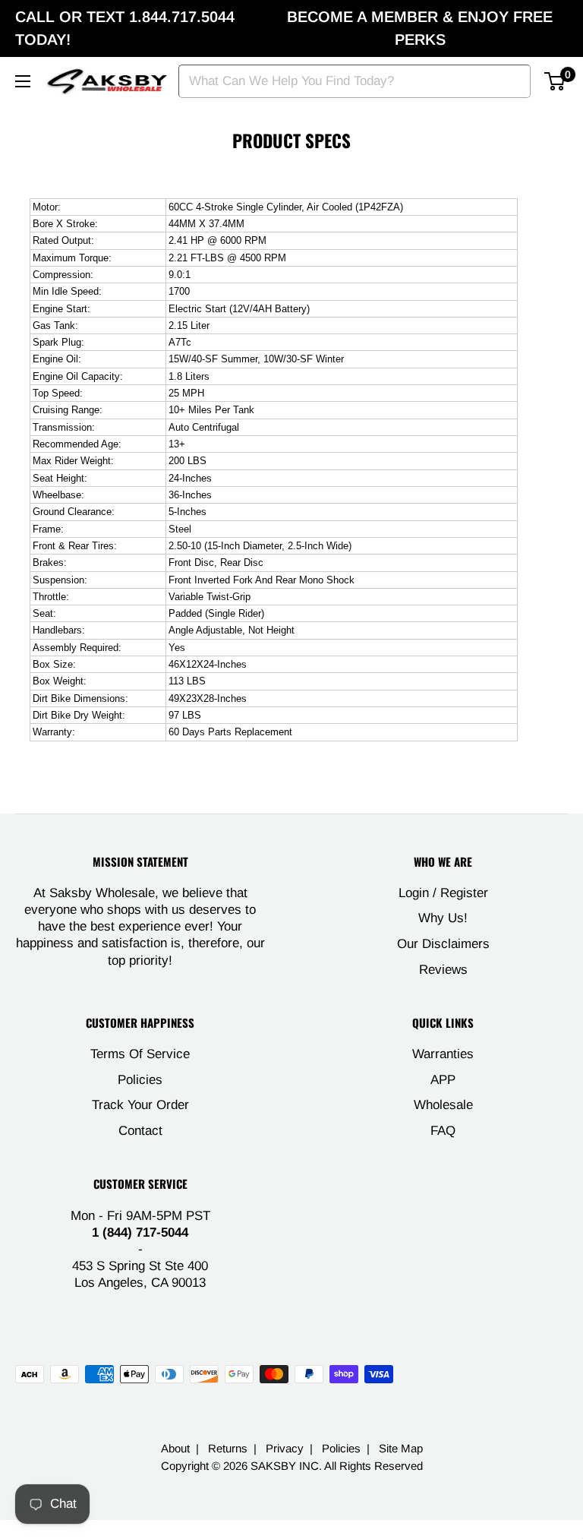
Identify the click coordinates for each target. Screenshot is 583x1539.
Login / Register (443, 893)
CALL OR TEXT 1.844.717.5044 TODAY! (125, 28)
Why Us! (443, 918)
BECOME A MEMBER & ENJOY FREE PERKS (420, 28)
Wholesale (443, 1105)
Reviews (443, 969)
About (175, 1448)
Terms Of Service (140, 1054)
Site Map (401, 1448)
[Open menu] (22, 81)
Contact (140, 1130)
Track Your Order (140, 1105)
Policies (140, 1080)
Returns (227, 1448)
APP (442, 1080)
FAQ (442, 1130)
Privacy (285, 1448)
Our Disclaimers (443, 944)
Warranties (443, 1054)
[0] (555, 81)
